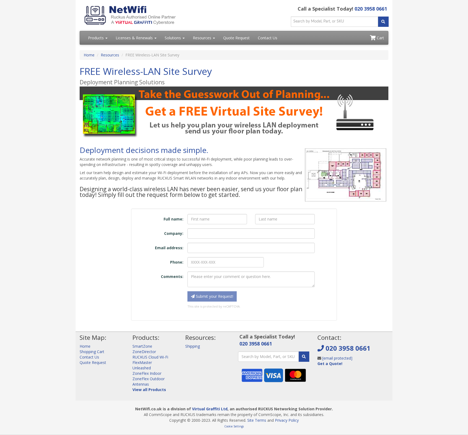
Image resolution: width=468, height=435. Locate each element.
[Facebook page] (321, 376)
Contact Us (267, 37)
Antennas (140, 384)
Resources (202, 37)
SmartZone (142, 346)
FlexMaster (142, 362)
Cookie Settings (234, 426)
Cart (380, 37)
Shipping (192, 346)
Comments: (172, 276)
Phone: (176, 262)
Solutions (173, 37)
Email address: (169, 247)
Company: (173, 233)
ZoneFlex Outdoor (148, 378)
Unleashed (141, 367)
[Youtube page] (338, 376)
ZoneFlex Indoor (146, 373)
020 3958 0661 (371, 8)
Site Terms (256, 420)
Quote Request (236, 37)
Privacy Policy (287, 420)
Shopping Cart (92, 351)
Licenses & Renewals (135, 37)
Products (96, 37)
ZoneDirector (144, 351)
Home (89, 54)
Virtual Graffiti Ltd (209, 408)
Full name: (173, 219)
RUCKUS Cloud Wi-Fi (150, 357)
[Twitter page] (330, 376)
